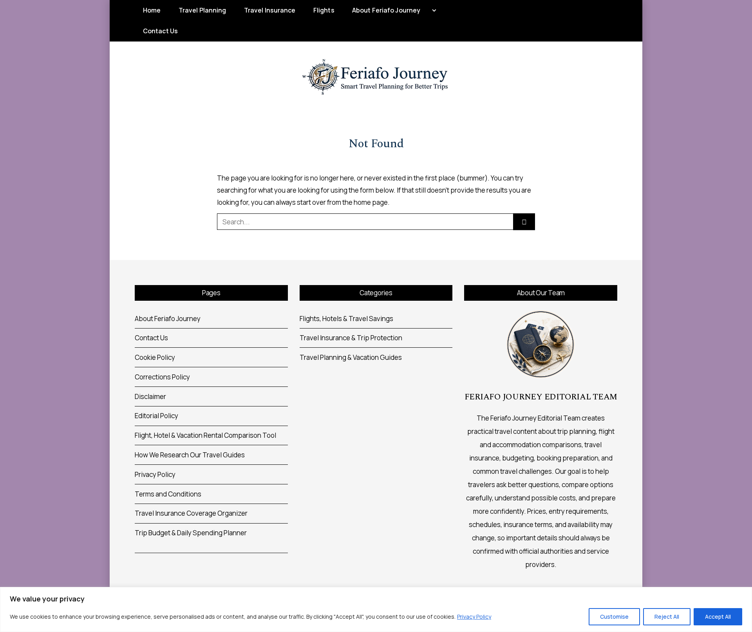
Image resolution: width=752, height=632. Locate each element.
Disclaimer (150, 396)
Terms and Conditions (168, 493)
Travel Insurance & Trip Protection (351, 337)
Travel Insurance (270, 10)
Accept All (718, 616)
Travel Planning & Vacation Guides (351, 357)
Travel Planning (202, 10)
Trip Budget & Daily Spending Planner (191, 532)
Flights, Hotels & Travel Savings (346, 318)
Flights (323, 10)
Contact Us (160, 31)
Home (152, 10)
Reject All (666, 616)
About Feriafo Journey (386, 10)
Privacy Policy (474, 616)
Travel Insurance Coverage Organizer (191, 513)
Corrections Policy (162, 376)
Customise (614, 616)
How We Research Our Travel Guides (190, 454)
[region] (376, 609)
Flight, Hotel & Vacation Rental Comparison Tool (205, 435)
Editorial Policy (156, 415)
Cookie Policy (155, 357)
